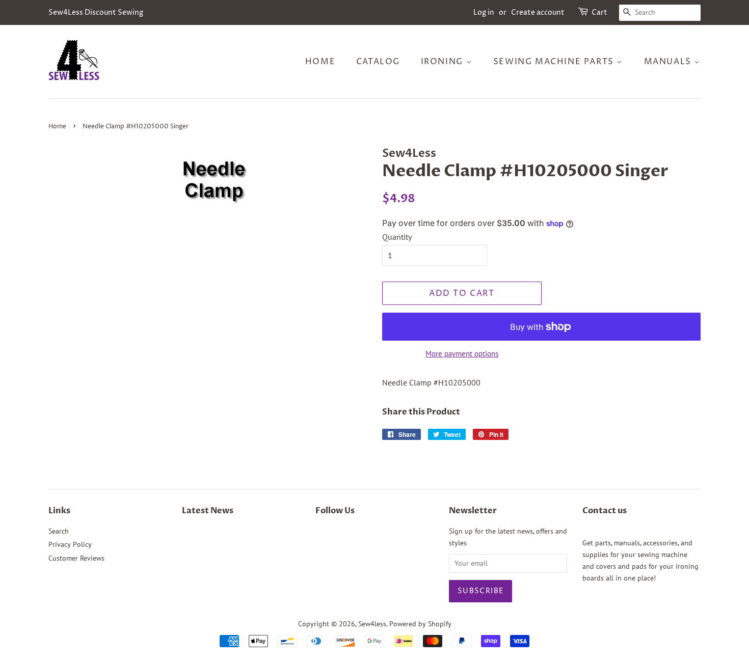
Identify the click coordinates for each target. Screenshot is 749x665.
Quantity (397, 237)
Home (320, 61)
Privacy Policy (70, 544)
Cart (599, 12)
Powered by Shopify (420, 623)
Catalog (378, 61)
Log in (483, 12)
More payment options (461, 353)
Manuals (669, 61)
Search (58, 531)
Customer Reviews (76, 558)
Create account (538, 12)
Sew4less (372, 623)
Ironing (443, 61)
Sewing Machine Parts (555, 61)
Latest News (207, 510)
